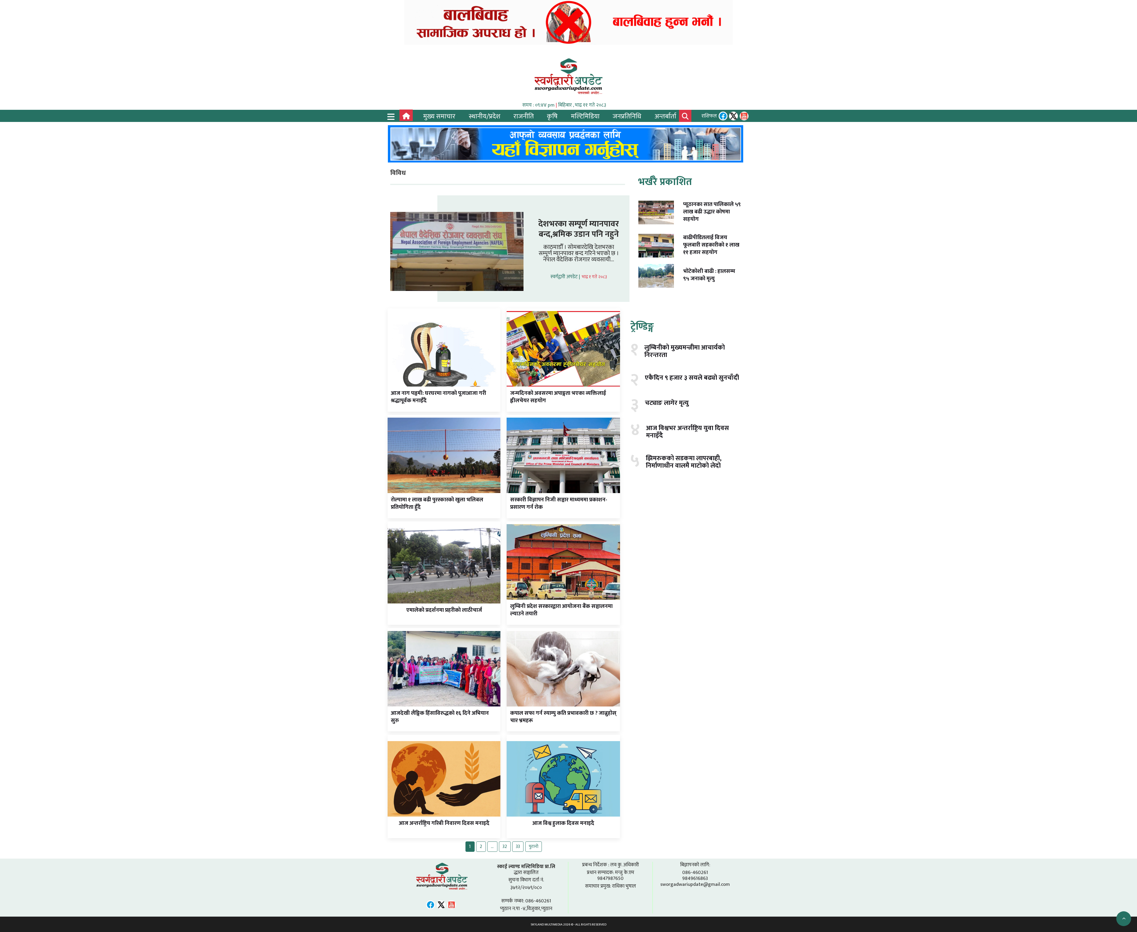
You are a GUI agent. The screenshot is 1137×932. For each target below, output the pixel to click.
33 (518, 846)
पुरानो (533, 846)
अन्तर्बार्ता (665, 116)
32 (504, 846)
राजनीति (523, 116)
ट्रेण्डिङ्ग (642, 326)
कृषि (552, 116)
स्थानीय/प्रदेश (484, 116)
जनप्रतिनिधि (627, 116)
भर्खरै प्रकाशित (665, 181)
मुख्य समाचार (439, 116)
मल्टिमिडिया (585, 116)
